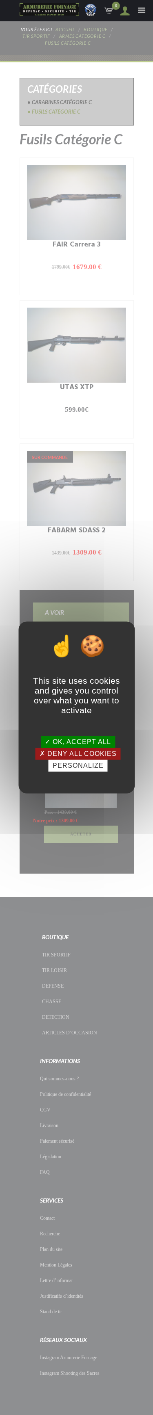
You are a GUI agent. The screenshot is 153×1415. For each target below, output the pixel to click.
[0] (109, 13)
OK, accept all (81, 741)
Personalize (78, 765)
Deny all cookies (81, 753)
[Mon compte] (122, 11)
